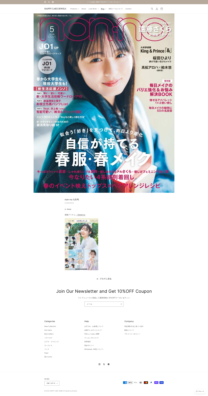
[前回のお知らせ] (81, 2)
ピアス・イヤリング (51, 341)
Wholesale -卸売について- (94, 349)
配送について (129, 330)
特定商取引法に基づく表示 (133, 326)
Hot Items (48, 330)
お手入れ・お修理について (93, 326)
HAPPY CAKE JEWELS (57, 391)
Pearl (46, 353)
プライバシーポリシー (132, 334)
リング (46, 349)
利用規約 (87, 341)
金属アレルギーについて (93, 330)
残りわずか (48, 357)
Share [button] (69, 209)
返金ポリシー (89, 345)
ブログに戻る (106, 279)
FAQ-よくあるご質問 (91, 334)
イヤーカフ (48, 338)
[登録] (121, 304)
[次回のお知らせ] (127, 2)
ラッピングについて (91, 338)
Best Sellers (48, 334)
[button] (74, 9)
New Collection (50, 326)
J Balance (81, 215)
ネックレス (48, 345)
